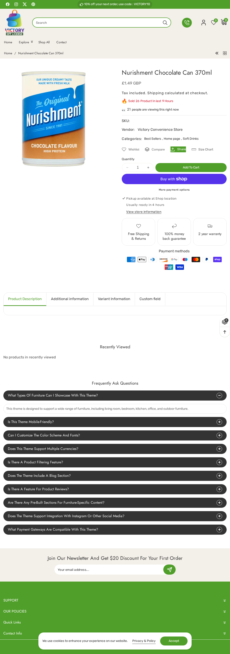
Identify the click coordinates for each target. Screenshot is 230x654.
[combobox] (101, 22)
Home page (172, 139)
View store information (143, 212)
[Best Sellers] (225, 53)
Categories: (132, 139)
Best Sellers (152, 139)
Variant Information (114, 299)
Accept (174, 641)
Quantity (128, 159)
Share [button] (181, 149)
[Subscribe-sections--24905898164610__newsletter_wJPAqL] (169, 570)
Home (8, 53)
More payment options (174, 189)
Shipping (155, 93)
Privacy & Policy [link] (144, 641)
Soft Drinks (191, 139)
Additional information (70, 299)
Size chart (205, 149)
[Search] (165, 22)
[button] (222, 22)
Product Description (25, 299)
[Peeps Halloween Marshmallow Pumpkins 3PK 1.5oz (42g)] (217, 53)
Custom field (150, 299)
